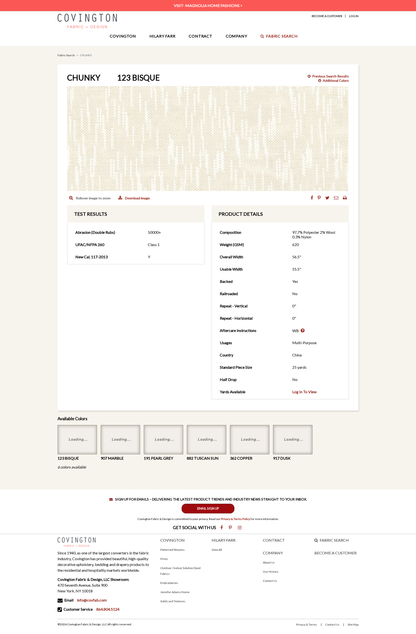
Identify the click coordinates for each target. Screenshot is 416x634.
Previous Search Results (330, 76)
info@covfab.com (92, 600)
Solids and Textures (172, 601)
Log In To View (304, 391)
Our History (270, 571)
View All (217, 550)
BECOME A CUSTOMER (335, 553)
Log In (353, 16)
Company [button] (236, 36)
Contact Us (270, 581)
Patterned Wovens (172, 550)
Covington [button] (123, 36)
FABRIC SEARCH (334, 540)
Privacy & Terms (306, 624)
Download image (137, 198)
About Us (269, 562)
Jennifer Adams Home (174, 592)
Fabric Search (282, 36)
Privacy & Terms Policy (235, 519)
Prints (164, 559)
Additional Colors (336, 80)
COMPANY (273, 553)
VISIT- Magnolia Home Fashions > (208, 5)
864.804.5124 (107, 609)
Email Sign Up (208, 508)
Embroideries (169, 583)
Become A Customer (327, 16)
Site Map (353, 624)
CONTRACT (274, 540)
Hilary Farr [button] (163, 36)
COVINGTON (172, 540)
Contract (200, 36)
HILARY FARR (223, 540)
